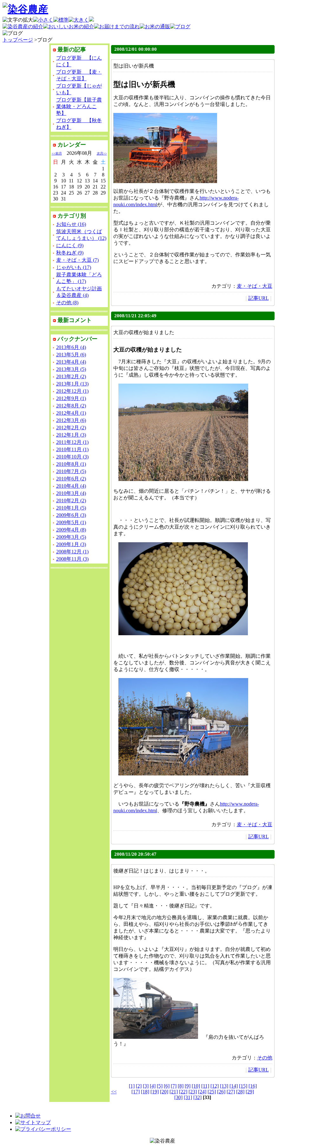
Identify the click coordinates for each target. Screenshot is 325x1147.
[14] (233, 1086)
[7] (173, 1086)
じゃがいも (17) (73, 267)
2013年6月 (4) (71, 347)
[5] (159, 1086)
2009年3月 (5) (71, 537)
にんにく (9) (69, 245)
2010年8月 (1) (71, 464)
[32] (197, 1097)
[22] (183, 1091)
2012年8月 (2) (71, 405)
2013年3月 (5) (71, 369)
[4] (153, 1086)
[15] (243, 1086)
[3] (146, 1086)
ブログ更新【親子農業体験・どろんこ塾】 (79, 106)
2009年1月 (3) (71, 544)
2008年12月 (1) (72, 551)
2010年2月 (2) (71, 500)
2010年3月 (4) (71, 493)
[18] (145, 1091)
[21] (173, 1091)
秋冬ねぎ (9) (69, 252)
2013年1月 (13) (72, 383)
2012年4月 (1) (71, 413)
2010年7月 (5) (71, 471)
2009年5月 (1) (71, 522)
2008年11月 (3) (72, 559)
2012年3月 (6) (71, 420)
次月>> (102, 153)
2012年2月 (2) (71, 427)
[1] (132, 1086)
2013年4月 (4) (71, 362)
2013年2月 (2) (71, 376)
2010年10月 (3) (72, 456)
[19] (154, 1091)
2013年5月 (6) (71, 354)
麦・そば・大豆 (254, 286)
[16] (253, 1086)
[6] (166, 1086)
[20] (164, 1091)
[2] (139, 1086)
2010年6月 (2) (71, 478)
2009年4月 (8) (71, 529)
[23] (193, 1091)
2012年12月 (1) (72, 391)
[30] (178, 1097)
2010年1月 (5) (71, 508)
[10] (196, 1086)
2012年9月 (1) (71, 398)
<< (114, 1091)
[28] (240, 1091)
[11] (205, 1086)
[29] (250, 1091)
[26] (221, 1091)
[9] (187, 1086)
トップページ (18, 40)
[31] (188, 1097)
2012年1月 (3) (71, 435)
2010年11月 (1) (72, 449)
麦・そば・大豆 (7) (77, 260)
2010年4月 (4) (71, 486)
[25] (212, 1091)
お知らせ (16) (71, 224)
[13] (224, 1086)
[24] (202, 1091)
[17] (135, 1091)
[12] (214, 1086)
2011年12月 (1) (72, 442)
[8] (180, 1086)
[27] (231, 1091)
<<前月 (57, 153)
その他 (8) (67, 302)
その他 (264, 1057)
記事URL (258, 298)
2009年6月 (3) (71, 515)
